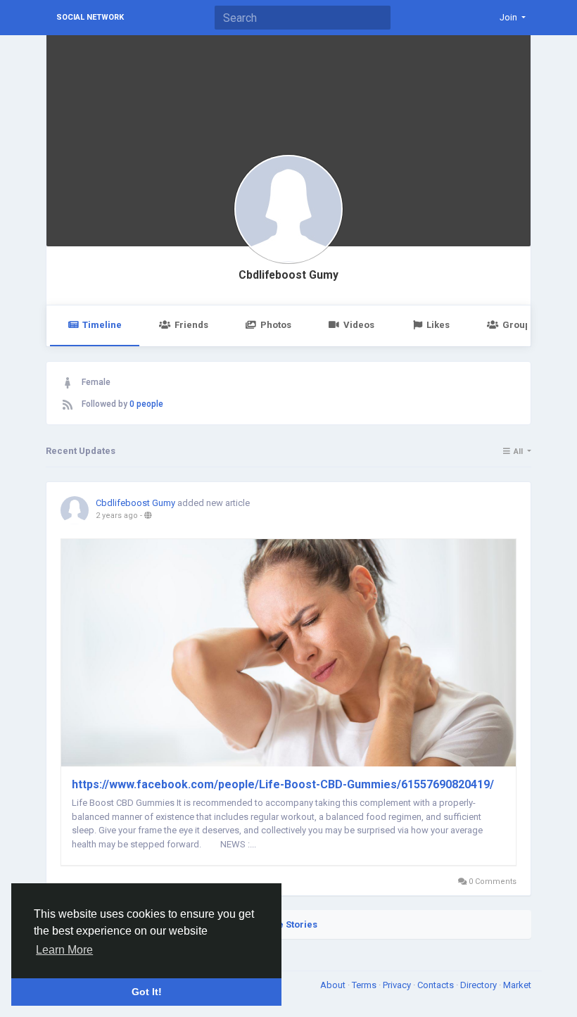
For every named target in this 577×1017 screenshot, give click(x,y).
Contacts (436, 985)
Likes (438, 325)
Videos (358, 325)
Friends (191, 325)
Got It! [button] (147, 991)
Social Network (90, 17)
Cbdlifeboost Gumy (288, 275)
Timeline (102, 325)
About (334, 985)
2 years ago (117, 515)
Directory (479, 985)
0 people (146, 404)
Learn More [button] (64, 950)
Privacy (398, 985)
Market (517, 985)
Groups (518, 325)
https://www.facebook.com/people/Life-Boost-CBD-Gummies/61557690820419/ (283, 784)
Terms (365, 985)
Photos (275, 325)
